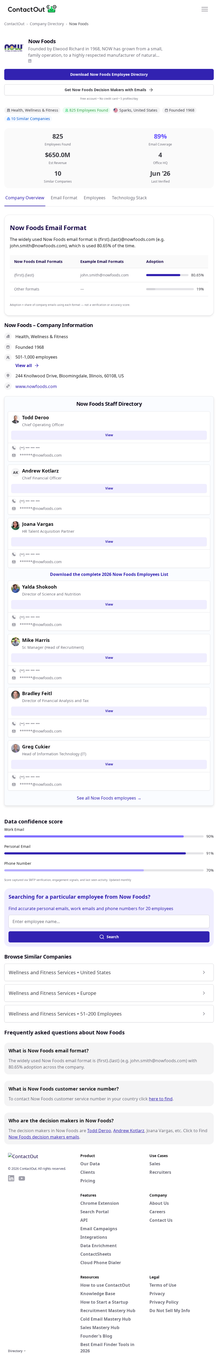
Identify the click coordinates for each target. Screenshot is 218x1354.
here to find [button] (161, 1099)
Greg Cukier (36, 746)
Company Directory (47, 23)
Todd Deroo (99, 1131)
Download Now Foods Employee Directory (109, 74)
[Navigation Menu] (204, 8)
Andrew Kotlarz (128, 1131)
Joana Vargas (37, 524)
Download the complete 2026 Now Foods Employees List (109, 574)
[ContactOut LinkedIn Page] (11, 1261)
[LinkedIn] (29, 61)
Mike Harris (36, 640)
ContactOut (14, 23)
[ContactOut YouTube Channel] (22, 1261)
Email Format (64, 198)
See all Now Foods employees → (109, 798)
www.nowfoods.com (36, 386)
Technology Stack (129, 198)
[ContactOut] (34, 9)
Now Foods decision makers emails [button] (44, 1137)
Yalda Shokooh (39, 586)
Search (113, 936)
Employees (95, 198)
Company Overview (24, 198)
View (109, 435)
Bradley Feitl (37, 693)
